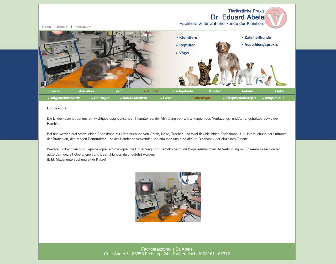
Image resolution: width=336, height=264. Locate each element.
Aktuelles (86, 91)
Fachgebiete (183, 91)
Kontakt (215, 91)
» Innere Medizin (133, 98)
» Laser (166, 98)
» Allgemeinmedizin (64, 98)
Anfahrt (247, 91)
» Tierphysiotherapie (239, 98)
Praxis (54, 91)
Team (118, 91)
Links (279, 91)
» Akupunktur (273, 98)
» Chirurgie (100, 98)
